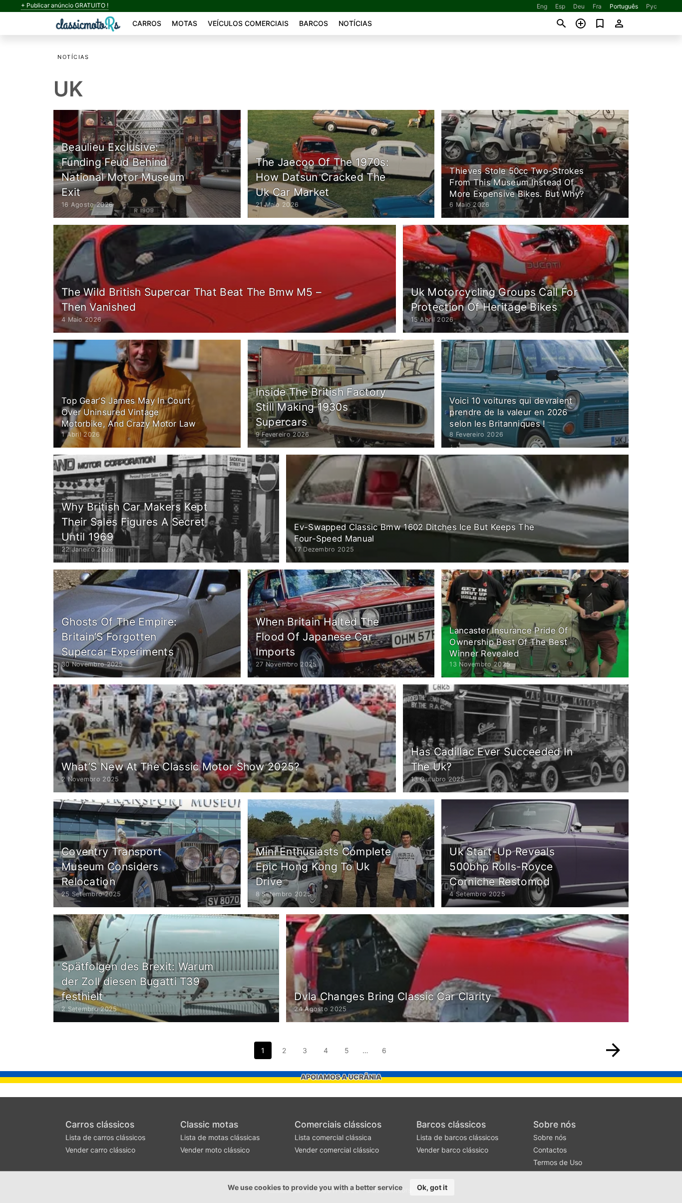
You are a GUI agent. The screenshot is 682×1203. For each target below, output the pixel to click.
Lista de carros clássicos (105, 1137)
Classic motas (209, 1124)
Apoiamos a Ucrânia (341, 1077)
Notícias (355, 23)
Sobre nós (554, 1124)
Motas (184, 23)
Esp (560, 6)
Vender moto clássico (215, 1150)
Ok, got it (432, 1187)
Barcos (313, 23)
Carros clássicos (99, 1124)
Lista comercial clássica (333, 1137)
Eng (542, 6)
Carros (146, 23)
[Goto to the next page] (613, 1050)
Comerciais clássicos (338, 1124)
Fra (597, 6)
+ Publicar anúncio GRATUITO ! (64, 5)
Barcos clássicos (451, 1124)
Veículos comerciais (248, 23)
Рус (651, 6)
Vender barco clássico (452, 1150)
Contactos (550, 1150)
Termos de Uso (557, 1162)
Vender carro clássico (100, 1150)
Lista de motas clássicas (220, 1137)
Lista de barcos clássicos (457, 1137)
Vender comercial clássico (337, 1150)
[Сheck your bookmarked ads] (600, 23)
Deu (579, 6)
